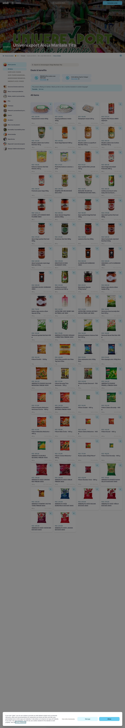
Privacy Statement (20, 722)
